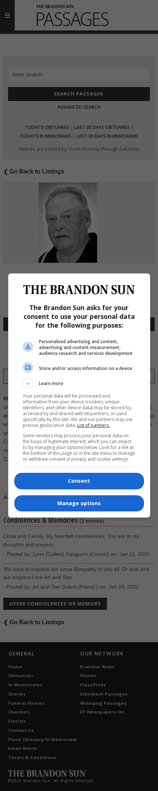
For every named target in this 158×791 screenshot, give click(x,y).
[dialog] (79, 395)
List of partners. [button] (93, 425)
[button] (79, 383)
